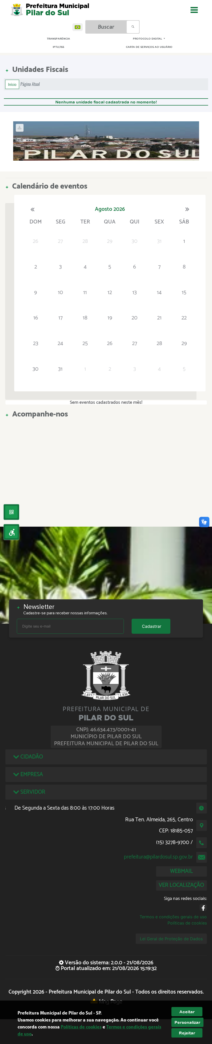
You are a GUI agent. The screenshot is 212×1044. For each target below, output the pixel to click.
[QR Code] (11, 512)
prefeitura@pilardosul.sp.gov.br (158, 857)
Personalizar (187, 1022)
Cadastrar (151, 626)
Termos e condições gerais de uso (173, 916)
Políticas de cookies (187, 923)
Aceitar (187, 1011)
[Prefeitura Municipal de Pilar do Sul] (16, 9)
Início (12, 84)
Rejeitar (187, 1033)
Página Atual (30, 84)
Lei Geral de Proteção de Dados (171, 938)
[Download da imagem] (20, 128)
